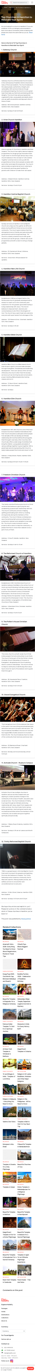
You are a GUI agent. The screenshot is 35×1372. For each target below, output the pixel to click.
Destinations (5, 1314)
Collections (11, 7)
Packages (4, 1308)
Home (5, 7)
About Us (4, 1321)
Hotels (3, 1311)
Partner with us (6, 1339)
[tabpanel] (17, 64)
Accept (30, 1368)
